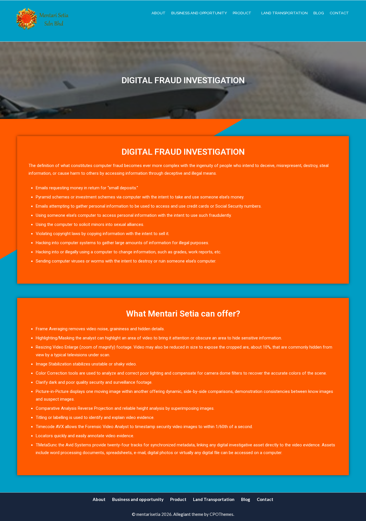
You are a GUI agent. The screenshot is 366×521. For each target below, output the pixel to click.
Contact (339, 13)
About (159, 13)
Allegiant (182, 514)
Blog (318, 13)
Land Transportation (284, 13)
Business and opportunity (199, 13)
